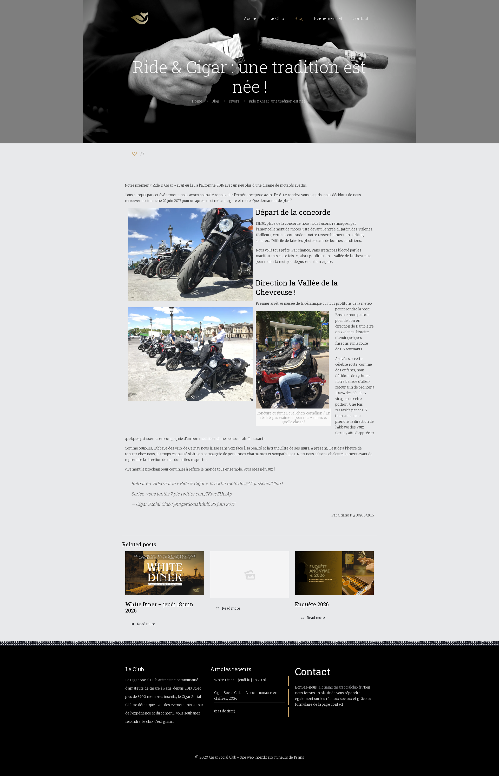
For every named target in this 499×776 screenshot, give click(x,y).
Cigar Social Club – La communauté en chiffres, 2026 (245, 696)
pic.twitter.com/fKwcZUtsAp (202, 494)
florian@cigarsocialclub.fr (340, 687)
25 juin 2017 (223, 504)
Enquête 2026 (312, 604)
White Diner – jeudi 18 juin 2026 (159, 607)
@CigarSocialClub (262, 483)
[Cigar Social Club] (139, 18)
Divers (234, 101)
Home (197, 101)
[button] (190, 254)
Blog (215, 101)
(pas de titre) (224, 711)
